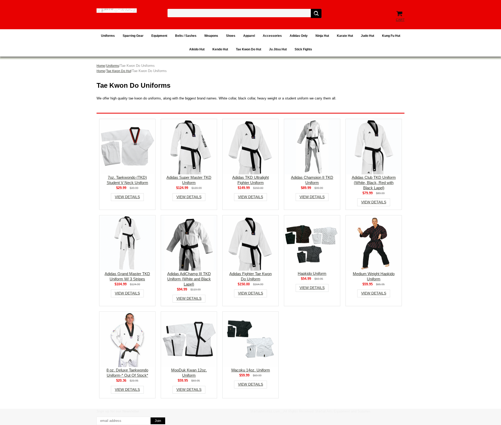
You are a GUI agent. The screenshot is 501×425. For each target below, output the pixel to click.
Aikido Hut (197, 49)
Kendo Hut (220, 49)
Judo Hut (367, 36)
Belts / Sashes (185, 36)
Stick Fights (303, 49)
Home (101, 66)
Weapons (211, 36)
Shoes (230, 36)
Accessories (272, 36)
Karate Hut (345, 36)
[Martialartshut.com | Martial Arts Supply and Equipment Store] (117, 10)
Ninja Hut (322, 36)
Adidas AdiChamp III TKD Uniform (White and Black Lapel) (189, 278)
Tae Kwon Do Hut (248, 49)
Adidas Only (299, 36)
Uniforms (108, 36)
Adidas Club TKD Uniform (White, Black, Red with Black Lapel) (374, 182)
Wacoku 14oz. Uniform (250, 370)
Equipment (159, 36)
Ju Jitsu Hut (278, 49)
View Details (127, 197)
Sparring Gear (133, 36)
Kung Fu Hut (391, 36)
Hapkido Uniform (312, 273)
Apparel (249, 36)
